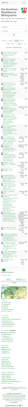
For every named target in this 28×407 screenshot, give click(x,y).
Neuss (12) (5, 306)
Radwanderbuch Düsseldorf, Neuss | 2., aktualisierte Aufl (9, 228)
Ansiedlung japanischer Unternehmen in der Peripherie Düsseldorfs (10, 75)
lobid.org (18, 387)
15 (16, 43)
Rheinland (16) (6, 304)
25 (19, 43)
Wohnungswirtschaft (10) (9, 324)
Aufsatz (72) (6, 361)
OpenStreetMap (23, 388)
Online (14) (6, 351)
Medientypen (5, 345)
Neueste (17, 40)
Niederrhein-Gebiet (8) (8, 309)
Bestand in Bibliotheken (8, 372)
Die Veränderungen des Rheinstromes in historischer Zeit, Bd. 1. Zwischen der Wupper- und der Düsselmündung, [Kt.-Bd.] (9, 186)
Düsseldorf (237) (7, 302)
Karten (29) (6, 317)
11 (6, 270)
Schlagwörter (5, 330)
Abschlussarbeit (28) (8, 366)
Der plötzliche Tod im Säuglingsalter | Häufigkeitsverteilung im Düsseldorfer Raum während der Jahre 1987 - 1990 (9, 148)
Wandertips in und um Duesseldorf (8, 260)
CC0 (24, 387)
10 (3, 270)
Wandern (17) (6, 336)
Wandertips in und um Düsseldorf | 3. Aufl (8, 169)
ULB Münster (6, 398)
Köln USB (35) (7, 376)
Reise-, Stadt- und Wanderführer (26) (11, 319)
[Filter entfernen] (15, 330)
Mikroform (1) (6, 353)
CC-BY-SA (15, 389)
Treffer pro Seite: (10, 43)
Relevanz (11, 40)
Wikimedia (10, 388)
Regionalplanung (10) (8, 323)
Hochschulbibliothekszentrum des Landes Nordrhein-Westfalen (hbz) (16, 400)
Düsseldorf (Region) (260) (9, 332)
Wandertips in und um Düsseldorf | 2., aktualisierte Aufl (9, 164)
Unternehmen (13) (7, 321)
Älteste (22, 40)
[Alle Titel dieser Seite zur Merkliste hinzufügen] (26, 49)
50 (22, 43)
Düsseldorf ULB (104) (9, 374)
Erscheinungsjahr (6, 275)
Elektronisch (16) (7, 349)
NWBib (6, 3)
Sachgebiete (5, 315)
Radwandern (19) (7, 334)
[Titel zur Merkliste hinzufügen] (26, 52)
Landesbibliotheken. (11, 405)
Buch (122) (5, 359)
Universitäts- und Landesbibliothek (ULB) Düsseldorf (14, 395)
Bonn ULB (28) (7, 378)
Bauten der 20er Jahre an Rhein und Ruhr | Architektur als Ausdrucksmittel (9, 84)
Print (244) (5, 347)
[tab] (4, 40)
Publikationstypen (6, 357)
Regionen (4, 300)
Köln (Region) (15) (7, 338)
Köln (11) (5, 308)
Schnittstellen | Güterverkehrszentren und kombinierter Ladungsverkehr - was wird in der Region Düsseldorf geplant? (10, 110)
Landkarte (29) (7, 364)
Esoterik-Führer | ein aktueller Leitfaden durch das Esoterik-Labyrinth (10, 70)
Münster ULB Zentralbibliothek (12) (12, 381)
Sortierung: (4, 40)
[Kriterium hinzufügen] (14, 35)
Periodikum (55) (7, 363)
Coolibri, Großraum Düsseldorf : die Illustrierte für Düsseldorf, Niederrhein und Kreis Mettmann (10, 55)
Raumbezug (5, 285)
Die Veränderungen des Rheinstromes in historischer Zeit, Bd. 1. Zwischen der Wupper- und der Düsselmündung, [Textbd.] (9, 178)
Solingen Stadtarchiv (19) (10, 379)
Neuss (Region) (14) (8, 339)
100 (25, 43)
